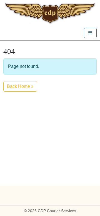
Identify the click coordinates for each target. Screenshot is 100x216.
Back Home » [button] (20, 86)
